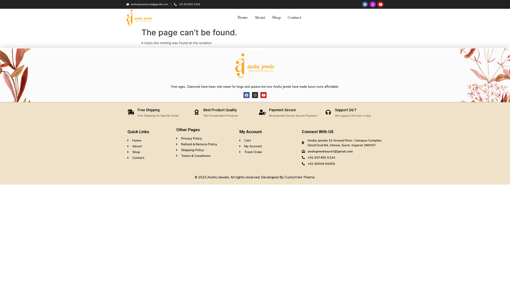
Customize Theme (299, 177)
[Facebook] (365, 4)
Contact (294, 17)
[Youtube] (380, 4)
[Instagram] (373, 4)
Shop (276, 17)
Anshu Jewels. (218, 177)
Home (243, 17)
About (260, 17)
